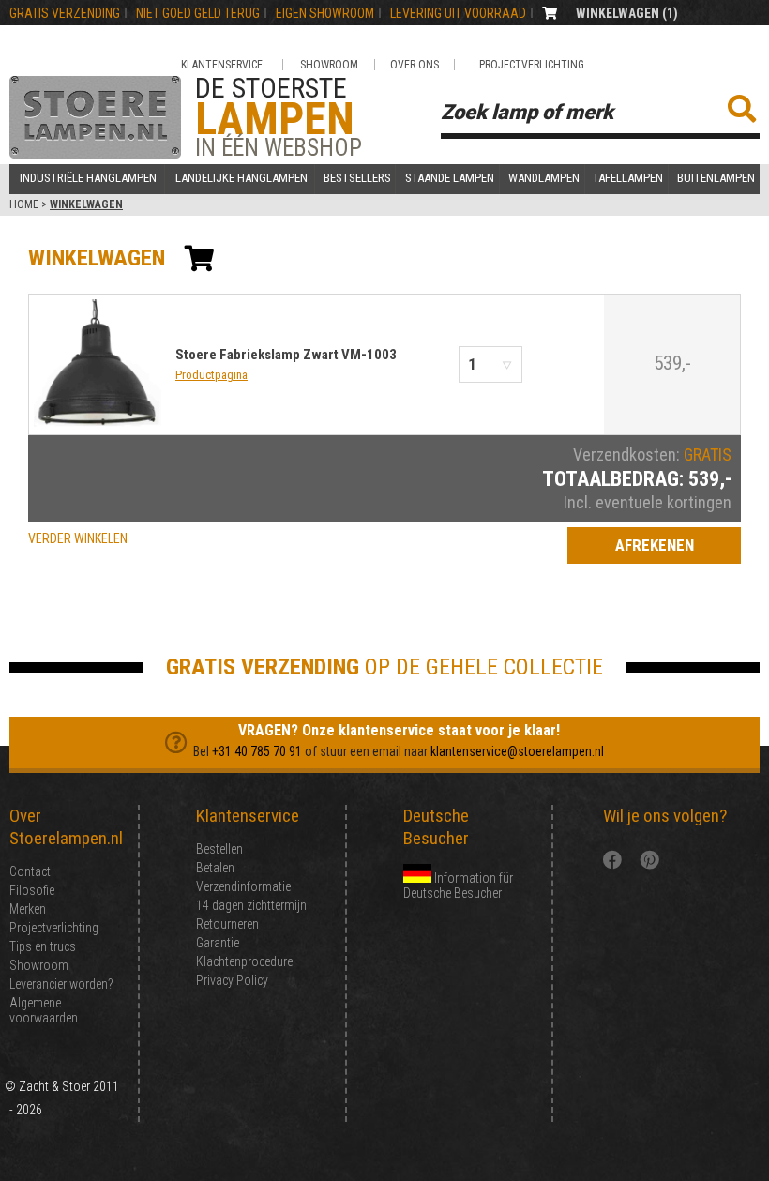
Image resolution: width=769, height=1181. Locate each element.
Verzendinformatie (243, 886)
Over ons (414, 64)
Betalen (215, 867)
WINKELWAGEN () (627, 13)
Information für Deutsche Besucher (458, 886)
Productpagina (211, 375)
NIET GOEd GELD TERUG (198, 13)
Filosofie (31, 890)
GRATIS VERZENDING (64, 13)
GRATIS (707, 454)
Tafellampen (628, 179)
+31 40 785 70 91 (257, 751)
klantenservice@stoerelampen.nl (517, 751)
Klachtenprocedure (244, 961)
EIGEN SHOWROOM (325, 13)
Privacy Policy (232, 980)
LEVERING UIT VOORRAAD (458, 13)
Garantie (217, 942)
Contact (30, 871)
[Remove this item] (544, 364)
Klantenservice (222, 64)
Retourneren (227, 923)
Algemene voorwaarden (43, 1010)
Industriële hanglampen (88, 179)
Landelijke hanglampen (241, 179)
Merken (27, 908)
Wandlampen (544, 179)
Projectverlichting (531, 64)
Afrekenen (654, 545)
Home (23, 204)
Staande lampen (449, 179)
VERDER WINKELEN (78, 538)
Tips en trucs (42, 946)
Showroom (329, 64)
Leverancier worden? (61, 984)
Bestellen (219, 848)
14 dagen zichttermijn (251, 905)
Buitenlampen (716, 179)
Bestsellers (357, 179)
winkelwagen (96, 258)
